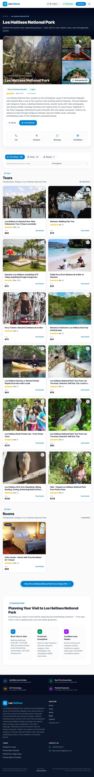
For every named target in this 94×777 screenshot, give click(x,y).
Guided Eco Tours (9, 747)
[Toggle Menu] (89, 4)
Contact (52, 719)
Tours (51, 709)
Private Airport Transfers (12, 757)
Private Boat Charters (11, 750)
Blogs (51, 716)
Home (51, 705)
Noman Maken (41, 770)
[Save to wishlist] (42, 189)
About (51, 712)
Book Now (80, 4)
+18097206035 (57, 747)
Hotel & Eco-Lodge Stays (12, 754)
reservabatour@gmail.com (62, 751)
